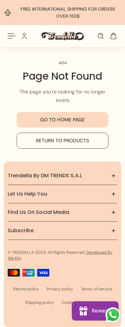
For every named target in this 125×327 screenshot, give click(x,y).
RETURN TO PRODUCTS (62, 140)
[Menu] (11, 36)
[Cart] (113, 36)
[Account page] (24, 36)
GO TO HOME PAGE (62, 120)
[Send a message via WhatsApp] (113, 315)
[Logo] (63, 36)
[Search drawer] (100, 36)
